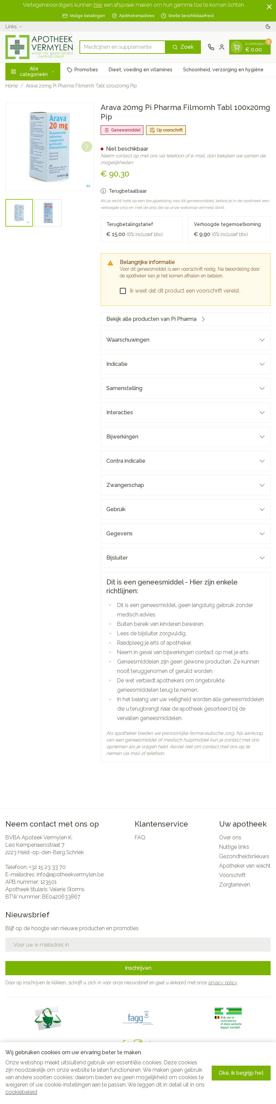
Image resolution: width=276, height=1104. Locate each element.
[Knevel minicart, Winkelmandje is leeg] (237, 47)
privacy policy (222, 982)
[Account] (221, 47)
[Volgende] (86, 146)
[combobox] (122, 47)
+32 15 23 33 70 (47, 867)
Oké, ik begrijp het (241, 1073)
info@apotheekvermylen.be (70, 874)
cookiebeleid (21, 1092)
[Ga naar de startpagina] (39, 47)
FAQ (140, 837)
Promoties (86, 69)
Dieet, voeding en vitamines (140, 69)
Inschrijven (138, 968)
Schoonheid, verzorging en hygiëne (223, 69)
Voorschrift (232, 875)
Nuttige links (234, 847)
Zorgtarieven (234, 884)
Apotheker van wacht (245, 866)
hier (98, 5)
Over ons (230, 837)
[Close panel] (269, 6)
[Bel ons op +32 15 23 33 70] (211, 47)
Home (11, 85)
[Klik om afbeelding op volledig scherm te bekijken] (50, 147)
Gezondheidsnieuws (244, 856)
